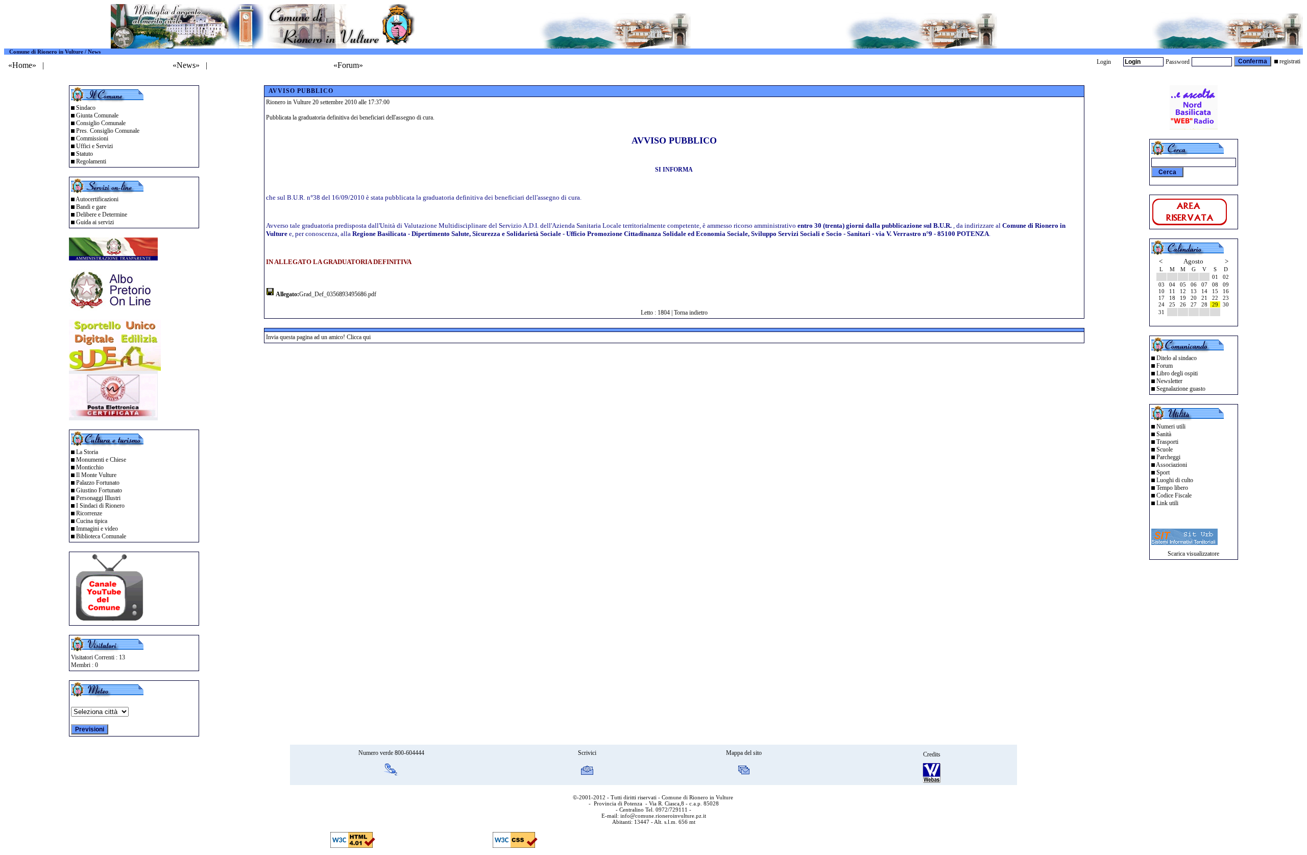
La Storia (87, 452)
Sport (1163, 472)
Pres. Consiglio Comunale (107, 130)
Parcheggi (1168, 457)
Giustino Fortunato (99, 490)
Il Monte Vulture (96, 475)
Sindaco (85, 107)
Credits (931, 754)
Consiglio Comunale (101, 123)
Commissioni (92, 138)
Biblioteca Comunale (101, 536)
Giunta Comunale (97, 115)
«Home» (22, 65)
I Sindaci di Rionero (100, 505)
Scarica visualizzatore (1193, 553)
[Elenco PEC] (113, 417)
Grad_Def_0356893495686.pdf (337, 294)
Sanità (1163, 434)
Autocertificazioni (97, 199)
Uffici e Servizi (94, 146)
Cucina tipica (91, 521)
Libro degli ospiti (1177, 373)
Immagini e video (97, 528)
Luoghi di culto (1174, 480)
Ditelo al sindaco (1176, 358)
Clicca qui (359, 337)
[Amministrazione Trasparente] (113, 257)
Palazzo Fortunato (97, 482)
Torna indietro (691, 312)
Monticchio (90, 467)
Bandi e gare (91, 206)
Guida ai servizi (95, 222)
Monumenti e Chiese (101, 459)
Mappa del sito (744, 752)
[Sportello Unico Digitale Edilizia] (115, 368)
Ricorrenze (89, 513)
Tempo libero (1172, 487)
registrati (1289, 61)
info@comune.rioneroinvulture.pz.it (663, 816)
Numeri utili (1170, 426)
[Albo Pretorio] (113, 307)
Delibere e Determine (101, 214)
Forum (1164, 365)
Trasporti (1167, 441)
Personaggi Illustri (98, 498)
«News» (186, 65)
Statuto (84, 153)
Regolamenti (91, 161)
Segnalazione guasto (1180, 388)
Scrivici (587, 752)
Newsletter (1169, 381)
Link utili (1167, 503)
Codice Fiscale (1174, 495)
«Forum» (348, 65)
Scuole (1164, 449)
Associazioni (1171, 464)
